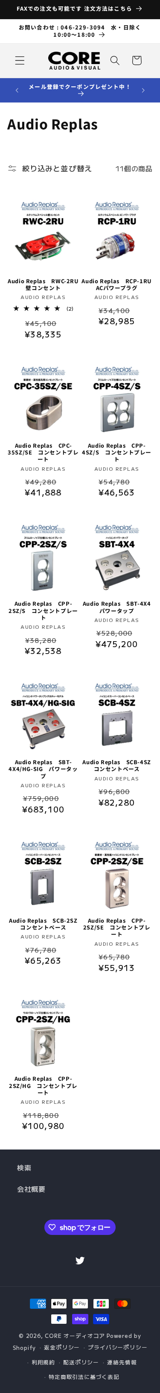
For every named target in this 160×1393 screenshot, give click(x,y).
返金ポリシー (62, 1347)
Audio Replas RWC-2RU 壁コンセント (43, 285)
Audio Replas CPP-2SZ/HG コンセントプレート (43, 1085)
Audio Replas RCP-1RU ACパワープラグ (116, 285)
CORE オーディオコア (75, 1335)
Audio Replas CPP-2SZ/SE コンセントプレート (117, 927)
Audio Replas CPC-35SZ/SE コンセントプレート (43, 452)
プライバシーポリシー (117, 1347)
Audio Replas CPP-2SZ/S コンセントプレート (43, 610)
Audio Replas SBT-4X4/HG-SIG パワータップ (43, 769)
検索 (24, 1167)
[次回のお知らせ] (143, 90)
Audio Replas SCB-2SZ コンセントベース (44, 924)
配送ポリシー (81, 1362)
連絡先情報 (122, 1362)
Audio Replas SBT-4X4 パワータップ (118, 607)
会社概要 (31, 1189)
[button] (20, 60)
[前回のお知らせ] (16, 90)
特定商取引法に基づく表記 (84, 1376)
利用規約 (43, 1362)
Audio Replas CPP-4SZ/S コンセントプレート (116, 452)
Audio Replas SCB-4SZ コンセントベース (117, 766)
